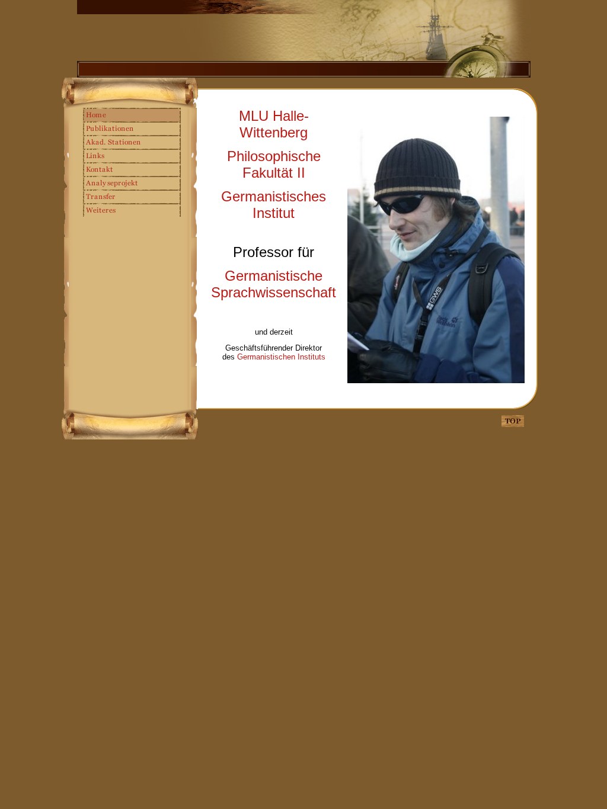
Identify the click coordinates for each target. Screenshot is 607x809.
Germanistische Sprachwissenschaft (273, 284)
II (274, 164)
